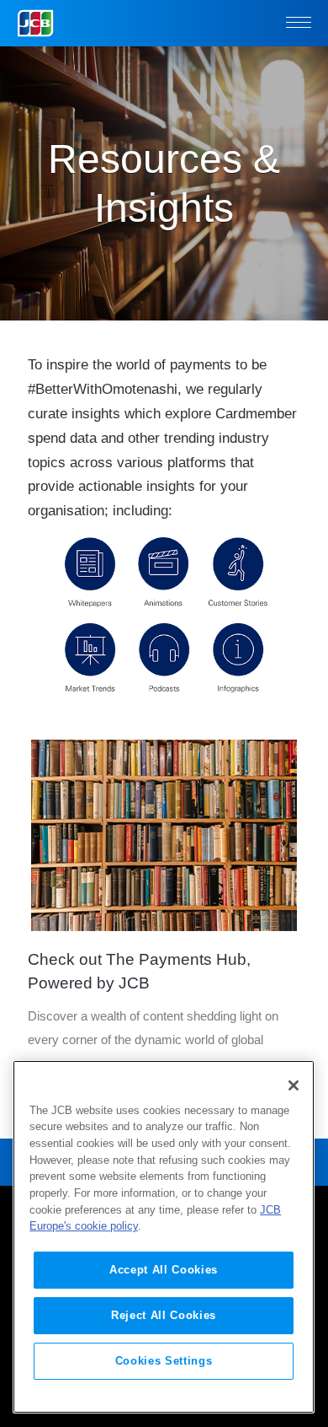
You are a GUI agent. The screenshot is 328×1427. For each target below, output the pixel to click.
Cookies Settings (164, 1360)
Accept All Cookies (163, 1269)
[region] (164, 1237)
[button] (298, 23)
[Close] (293, 1085)
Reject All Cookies (163, 1315)
